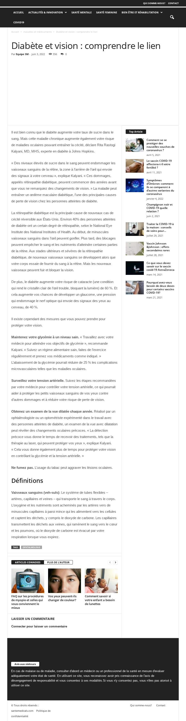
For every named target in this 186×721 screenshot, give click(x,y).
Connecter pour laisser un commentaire (39, 626)
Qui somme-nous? (154, 3)
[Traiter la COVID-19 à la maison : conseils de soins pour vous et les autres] (135, 229)
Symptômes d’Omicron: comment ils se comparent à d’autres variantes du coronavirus (160, 187)
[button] (172, 17)
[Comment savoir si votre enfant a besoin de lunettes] (101, 581)
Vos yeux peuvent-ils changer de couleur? (62, 598)
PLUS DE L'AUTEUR (58, 562)
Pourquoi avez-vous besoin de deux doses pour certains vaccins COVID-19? (160, 288)
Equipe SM (22, 54)
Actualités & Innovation (45, 12)
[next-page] (115, 562)
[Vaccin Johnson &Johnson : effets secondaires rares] (135, 248)
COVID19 (18, 22)
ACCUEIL (18, 12)
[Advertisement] (93, 91)
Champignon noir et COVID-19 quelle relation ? (160, 208)
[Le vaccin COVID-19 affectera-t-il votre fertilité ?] (135, 166)
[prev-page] (110, 562)
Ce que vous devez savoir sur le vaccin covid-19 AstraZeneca (160, 266)
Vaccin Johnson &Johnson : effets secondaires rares (158, 247)
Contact (173, 3)
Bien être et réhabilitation (140, 12)
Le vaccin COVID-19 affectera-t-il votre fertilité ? (159, 164)
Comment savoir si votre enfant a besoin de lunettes (100, 600)
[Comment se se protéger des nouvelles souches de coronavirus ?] (135, 145)
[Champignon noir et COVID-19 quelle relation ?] (135, 209)
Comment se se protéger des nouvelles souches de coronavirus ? (160, 145)
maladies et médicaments (37, 31)
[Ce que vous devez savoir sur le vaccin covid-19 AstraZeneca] (135, 268)
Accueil (15, 31)
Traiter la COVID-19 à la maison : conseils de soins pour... (160, 227)
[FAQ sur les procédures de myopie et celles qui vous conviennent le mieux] (27, 581)
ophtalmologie (31, 547)
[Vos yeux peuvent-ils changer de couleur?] (64, 581)
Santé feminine (106, 12)
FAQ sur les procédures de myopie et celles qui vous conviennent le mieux (27, 602)
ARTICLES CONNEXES (27, 562)
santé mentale (81, 12)
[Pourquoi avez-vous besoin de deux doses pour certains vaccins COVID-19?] (135, 287)
